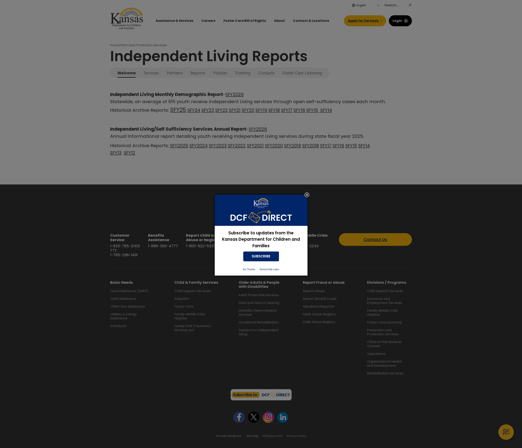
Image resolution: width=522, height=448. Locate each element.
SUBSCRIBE (261, 256)
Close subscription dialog (307, 195)
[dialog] (261, 235)
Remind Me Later (269, 269)
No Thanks (249, 269)
